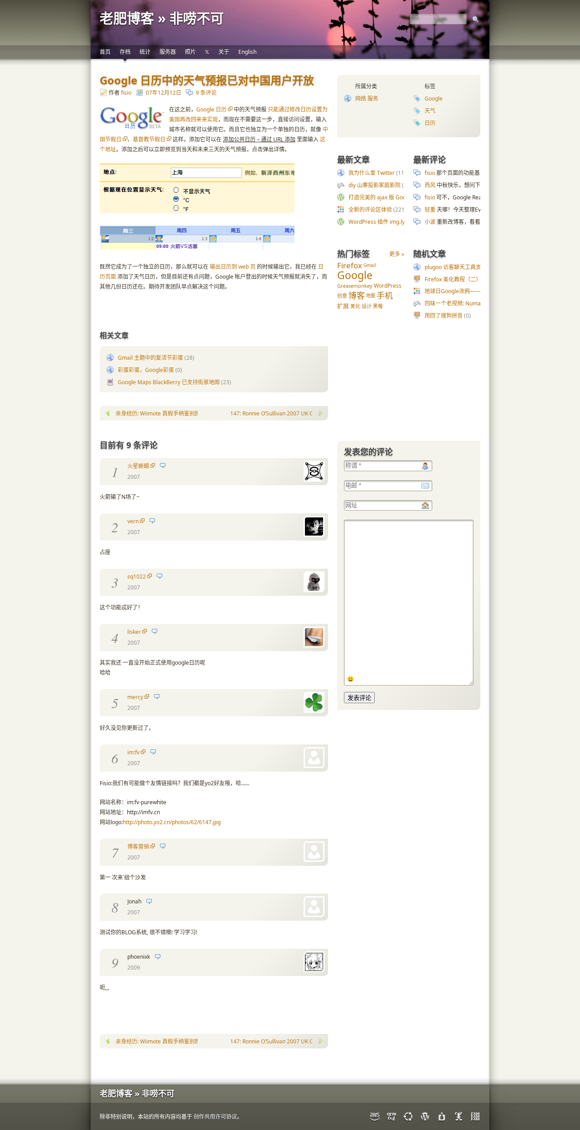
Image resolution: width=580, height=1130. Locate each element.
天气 (430, 111)
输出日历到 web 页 (233, 266)
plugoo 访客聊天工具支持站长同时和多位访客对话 (485, 267)
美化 (355, 306)
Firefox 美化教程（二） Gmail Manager (473, 279)
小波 (430, 222)
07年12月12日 (163, 93)
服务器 (168, 52)
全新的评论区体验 (370, 209)
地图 (370, 295)
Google (434, 98)
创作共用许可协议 (215, 1116)
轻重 (430, 209)
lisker (134, 632)
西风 (430, 185)
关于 (223, 52)
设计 (367, 306)
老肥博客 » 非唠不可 (162, 18)
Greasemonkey (354, 285)
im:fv (133, 752)
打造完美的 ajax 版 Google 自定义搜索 (395, 197)
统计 (145, 52)
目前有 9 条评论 (129, 444)
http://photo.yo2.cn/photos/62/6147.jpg (172, 822)
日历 (430, 123)
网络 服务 (366, 98)
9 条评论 (206, 93)
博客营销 (138, 846)
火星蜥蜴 (138, 466)
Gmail (369, 265)
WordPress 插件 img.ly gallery (385, 222)
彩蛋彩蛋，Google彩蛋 (146, 370)
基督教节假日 (149, 139)
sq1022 (136, 576)
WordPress (387, 286)
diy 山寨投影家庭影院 (374, 185)
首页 (105, 52)
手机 (385, 295)
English (247, 52)
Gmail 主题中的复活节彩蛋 (150, 358)
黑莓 (378, 306)
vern (133, 521)
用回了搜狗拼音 (444, 315)
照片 (190, 52)
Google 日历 (211, 109)
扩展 (343, 306)
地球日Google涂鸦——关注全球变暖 (469, 291)
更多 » (396, 254)
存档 (125, 52)
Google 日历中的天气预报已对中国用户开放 (207, 79)
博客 (356, 295)
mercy (135, 697)
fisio (126, 93)
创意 (342, 295)
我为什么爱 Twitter (371, 173)
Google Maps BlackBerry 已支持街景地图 (169, 382)
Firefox (349, 265)
